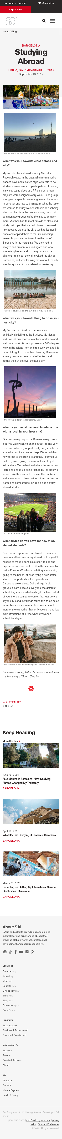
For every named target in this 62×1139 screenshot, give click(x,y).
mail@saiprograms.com (38, 1120)
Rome (6, 976)
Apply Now (15, 9)
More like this (10, 741)
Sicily (5, 1000)
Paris (5, 1010)
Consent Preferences (48, 1124)
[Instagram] (5, 952)
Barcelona (31, 45)
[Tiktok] (10, 952)
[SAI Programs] (11, 20)
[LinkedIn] (27, 952)
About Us (7, 1080)
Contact (7, 1085)
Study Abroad (10, 1025)
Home (6, 31)
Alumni (6, 1065)
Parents (6, 1055)
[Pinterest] (32, 952)
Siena (5, 995)
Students (7, 1050)
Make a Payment (11, 1090)
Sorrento (7, 985)
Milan (5, 981)
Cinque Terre (9, 990)
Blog (14, 31)
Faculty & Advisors (12, 1060)
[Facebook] (15, 952)
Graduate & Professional (15, 1030)
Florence (7, 971)
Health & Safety (10, 1095)
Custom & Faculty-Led (14, 1035)
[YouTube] (21, 952)
